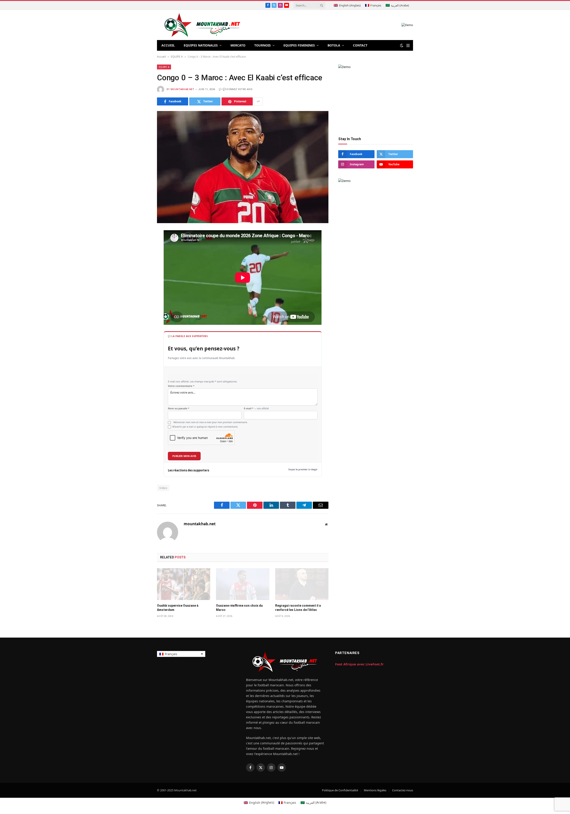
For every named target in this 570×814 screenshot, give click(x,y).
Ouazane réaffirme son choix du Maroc (239, 602)
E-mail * (256, 402)
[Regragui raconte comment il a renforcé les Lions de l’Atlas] (301, 578)
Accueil (161, 57)
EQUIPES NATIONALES (201, 45)
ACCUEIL (168, 45)
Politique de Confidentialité (340, 784)
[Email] (141, 288)
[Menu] (408, 45)
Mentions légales (375, 784)
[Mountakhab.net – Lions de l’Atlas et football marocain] (202, 25)
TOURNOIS (262, 45)
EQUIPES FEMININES (299, 45)
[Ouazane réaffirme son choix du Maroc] (242, 578)
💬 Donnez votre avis (237, 89)
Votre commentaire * (181, 380)
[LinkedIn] (141, 266)
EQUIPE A (177, 57)
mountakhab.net (182, 89)
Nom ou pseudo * (178, 402)
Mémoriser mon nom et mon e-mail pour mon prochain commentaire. (210, 416)
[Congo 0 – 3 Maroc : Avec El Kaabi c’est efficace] (242, 167)
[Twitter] (141, 255)
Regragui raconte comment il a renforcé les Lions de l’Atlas (298, 602)
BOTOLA (334, 45)
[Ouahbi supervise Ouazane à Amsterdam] (183, 578)
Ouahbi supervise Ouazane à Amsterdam (177, 602)
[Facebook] (141, 244)
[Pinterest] (141, 277)
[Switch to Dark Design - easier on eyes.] (401, 45)
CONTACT (360, 45)
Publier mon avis (184, 450)
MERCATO (237, 45)
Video (163, 482)
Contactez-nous (402, 784)
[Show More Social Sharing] (258, 101)
